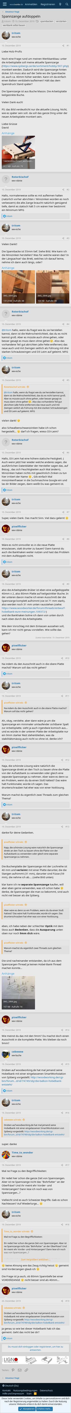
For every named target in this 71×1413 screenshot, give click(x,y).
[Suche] (67, 4)
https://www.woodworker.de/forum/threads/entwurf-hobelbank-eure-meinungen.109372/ (33, 609)
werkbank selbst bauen (14, 25)
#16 (67, 1112)
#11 (67, 696)
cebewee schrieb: (12, 1119)
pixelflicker (19, 526)
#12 (67, 759)
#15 (67, 1064)
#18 (67, 1224)
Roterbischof (20, 177)
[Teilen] (63, 46)
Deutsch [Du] (11, 1385)
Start (29, 1393)
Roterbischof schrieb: (15, 386)
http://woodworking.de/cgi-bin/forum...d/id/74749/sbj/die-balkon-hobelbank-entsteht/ (33, 1080)
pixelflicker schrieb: (13, 702)
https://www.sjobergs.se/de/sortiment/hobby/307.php (35, 66)
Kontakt (6, 1390)
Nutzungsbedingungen (25, 1390)
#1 (68, 45)
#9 (68, 584)
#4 (68, 324)
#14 (67, 1030)
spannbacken (46, 21)
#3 (68, 238)
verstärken (61, 21)
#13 (67, 826)
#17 (67, 1165)
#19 (67, 1301)
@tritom (6, 330)
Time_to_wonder (22, 1152)
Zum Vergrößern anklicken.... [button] (35, 1259)
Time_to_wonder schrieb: (17, 1231)
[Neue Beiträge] (60, 4)
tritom (7, 21)
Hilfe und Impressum (13, 1393)
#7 (68, 512)
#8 (68, 539)
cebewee (17, 1051)
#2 (68, 189)
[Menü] (5, 4)
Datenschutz (46, 1390)
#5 (68, 380)
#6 (68, 452)
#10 (67, 658)
